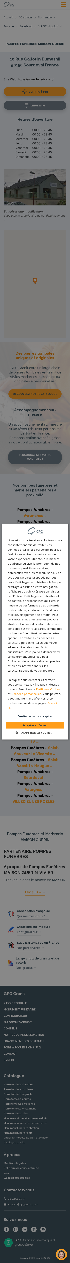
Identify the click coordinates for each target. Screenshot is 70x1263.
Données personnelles (26, 694)
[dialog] (35, 631)
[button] (35, 732)
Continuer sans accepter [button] (35, 716)
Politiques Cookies (48, 689)
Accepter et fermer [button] (35, 725)
